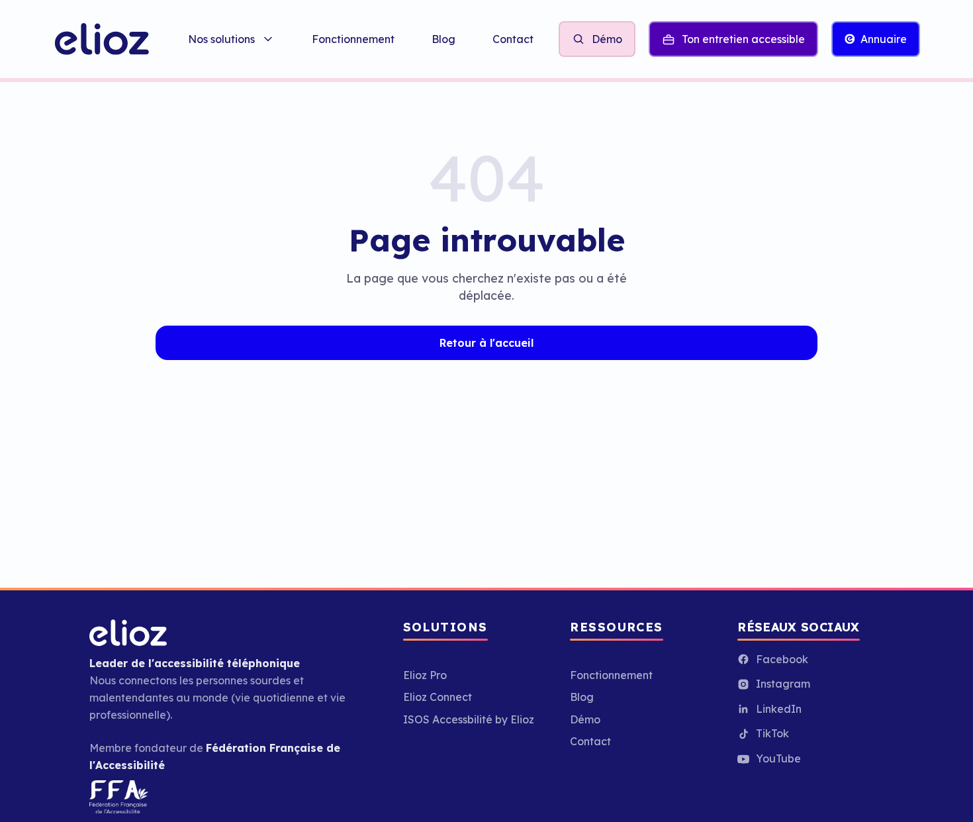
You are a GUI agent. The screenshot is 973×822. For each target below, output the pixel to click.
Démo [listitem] (607, 39)
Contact (590, 741)
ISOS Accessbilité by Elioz (468, 719)
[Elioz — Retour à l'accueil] (101, 39)
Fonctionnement (611, 675)
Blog (582, 697)
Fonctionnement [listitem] (353, 39)
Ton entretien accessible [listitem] (743, 39)
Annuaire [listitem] (883, 39)
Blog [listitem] (443, 39)
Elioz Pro (425, 675)
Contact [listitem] (512, 39)
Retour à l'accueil (486, 342)
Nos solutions (221, 39)
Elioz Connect (437, 697)
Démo (585, 719)
